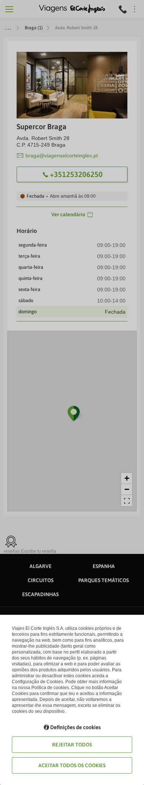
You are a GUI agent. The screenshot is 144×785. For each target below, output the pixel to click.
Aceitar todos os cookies (72, 765)
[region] (72, 392)
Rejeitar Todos (72, 745)
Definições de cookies (75, 727)
